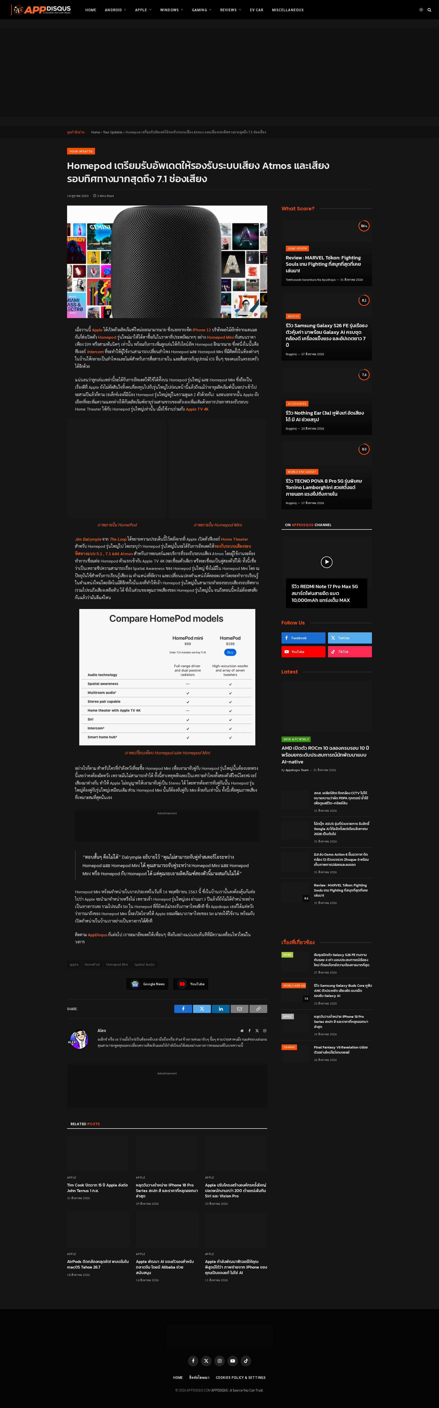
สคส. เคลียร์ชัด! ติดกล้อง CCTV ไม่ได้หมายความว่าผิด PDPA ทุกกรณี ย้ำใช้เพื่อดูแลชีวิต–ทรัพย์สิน (341, 798)
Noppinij (291, 354)
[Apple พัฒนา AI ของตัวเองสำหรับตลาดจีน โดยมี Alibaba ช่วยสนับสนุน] (167, 1229)
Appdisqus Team (297, 770)
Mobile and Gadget (302, 472)
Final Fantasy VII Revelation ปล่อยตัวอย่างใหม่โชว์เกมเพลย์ (341, 1050)
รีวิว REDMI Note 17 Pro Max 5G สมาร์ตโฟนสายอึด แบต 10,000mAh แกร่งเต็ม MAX (325, 593)
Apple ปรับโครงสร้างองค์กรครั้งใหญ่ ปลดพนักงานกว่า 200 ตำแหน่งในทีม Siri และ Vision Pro (235, 1190)
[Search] (429, 9)
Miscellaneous (288, 9)
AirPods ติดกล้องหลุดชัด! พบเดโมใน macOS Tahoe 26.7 (98, 1264)
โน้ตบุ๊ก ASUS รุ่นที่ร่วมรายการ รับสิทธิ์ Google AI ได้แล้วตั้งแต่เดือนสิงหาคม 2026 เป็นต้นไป (341, 829)
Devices (293, 316)
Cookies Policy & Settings (241, 1377)
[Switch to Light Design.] (421, 10)
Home (90, 9)
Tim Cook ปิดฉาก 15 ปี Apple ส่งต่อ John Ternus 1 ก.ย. (97, 1188)
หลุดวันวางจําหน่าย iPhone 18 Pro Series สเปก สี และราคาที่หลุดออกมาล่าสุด (167, 1190)
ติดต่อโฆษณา (199, 1377)
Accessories (297, 403)
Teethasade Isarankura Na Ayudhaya (311, 279)
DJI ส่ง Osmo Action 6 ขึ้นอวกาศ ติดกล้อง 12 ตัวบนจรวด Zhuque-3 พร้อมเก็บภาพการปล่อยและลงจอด (341, 859)
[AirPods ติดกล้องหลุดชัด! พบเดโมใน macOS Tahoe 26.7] (98, 1229)
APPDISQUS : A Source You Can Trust (237, 1390)
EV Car (256, 9)
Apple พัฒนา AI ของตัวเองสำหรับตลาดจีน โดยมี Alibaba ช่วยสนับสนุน (165, 1267)
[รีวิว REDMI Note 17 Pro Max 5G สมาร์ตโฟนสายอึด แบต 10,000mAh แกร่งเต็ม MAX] (326, 562)
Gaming (199, 9)
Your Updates (112, 132)
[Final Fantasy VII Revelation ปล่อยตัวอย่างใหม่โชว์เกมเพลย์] (295, 1054)
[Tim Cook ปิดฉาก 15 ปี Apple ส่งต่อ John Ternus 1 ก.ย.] (98, 1153)
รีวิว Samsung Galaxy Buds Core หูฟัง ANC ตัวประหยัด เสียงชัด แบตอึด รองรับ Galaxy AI (343, 990)
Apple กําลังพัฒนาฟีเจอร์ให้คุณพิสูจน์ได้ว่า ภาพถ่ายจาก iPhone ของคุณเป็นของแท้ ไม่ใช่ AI (236, 1267)
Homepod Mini (117, 964)
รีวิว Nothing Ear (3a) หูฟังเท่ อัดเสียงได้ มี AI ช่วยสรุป (325, 416)
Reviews (228, 9)
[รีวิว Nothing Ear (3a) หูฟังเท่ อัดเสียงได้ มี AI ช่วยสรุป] (326, 401)
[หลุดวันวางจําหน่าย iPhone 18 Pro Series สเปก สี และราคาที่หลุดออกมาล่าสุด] (167, 1153)
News (287, 955)
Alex (102, 1030)
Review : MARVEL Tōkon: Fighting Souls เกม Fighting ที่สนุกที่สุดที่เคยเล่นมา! (323, 264)
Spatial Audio (144, 964)
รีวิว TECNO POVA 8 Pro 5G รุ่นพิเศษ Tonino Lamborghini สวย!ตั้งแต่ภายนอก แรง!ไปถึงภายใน (324, 487)
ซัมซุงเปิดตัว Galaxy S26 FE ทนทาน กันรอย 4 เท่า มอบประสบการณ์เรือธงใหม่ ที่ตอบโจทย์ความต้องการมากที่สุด (341, 960)
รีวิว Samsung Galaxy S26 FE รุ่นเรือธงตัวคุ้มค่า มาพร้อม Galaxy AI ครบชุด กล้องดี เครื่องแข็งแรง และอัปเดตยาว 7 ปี (327, 335)
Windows (169, 9)
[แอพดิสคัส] (40, 9)
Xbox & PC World (296, 739)
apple (74, 964)
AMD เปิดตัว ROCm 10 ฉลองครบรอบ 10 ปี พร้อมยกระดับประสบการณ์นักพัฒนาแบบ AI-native (325, 755)
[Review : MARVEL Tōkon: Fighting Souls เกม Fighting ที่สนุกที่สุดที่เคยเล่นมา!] (326, 252)
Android (113, 9)
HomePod (92, 964)
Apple (141, 9)
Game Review (297, 248)
